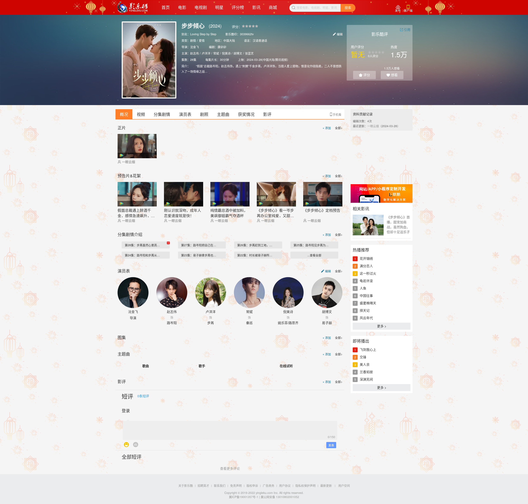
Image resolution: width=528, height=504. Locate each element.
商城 (273, 7)
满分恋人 (366, 266)
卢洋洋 (206, 53)
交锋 (363, 357)
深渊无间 (366, 379)
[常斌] (249, 292)
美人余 (365, 364)
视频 (141, 114)
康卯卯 (222, 47)
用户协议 (285, 485)
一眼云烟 (128, 161)
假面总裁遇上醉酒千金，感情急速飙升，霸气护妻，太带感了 (136, 212)
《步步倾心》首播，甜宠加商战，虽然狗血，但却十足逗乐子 (398, 224)
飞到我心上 (368, 349)
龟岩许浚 (366, 280)
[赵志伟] (171, 292)
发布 (398, 8)
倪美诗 (226, 53)
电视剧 (200, 7)
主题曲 (223, 114)
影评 (267, 114)
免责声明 (236, 485)
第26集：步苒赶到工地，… (254, 245)
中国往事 (366, 295)
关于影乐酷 (185, 485)
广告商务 (268, 485)
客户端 (408, 8)
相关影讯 (361, 209)
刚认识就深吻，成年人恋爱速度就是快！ (182, 212)
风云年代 (366, 317)
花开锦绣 (366, 258)
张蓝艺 (249, 53)
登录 (126, 411)
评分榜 (238, 7)
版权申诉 (252, 485)
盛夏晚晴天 (368, 303)
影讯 (256, 7)
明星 (219, 7)
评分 (364, 75)
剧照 (204, 114)
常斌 (216, 53)
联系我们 (219, 485)
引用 (405, 29)
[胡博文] (326, 292)
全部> (338, 128)
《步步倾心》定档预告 (321, 210)
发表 (331, 445)
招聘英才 (203, 485)
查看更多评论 (230, 468)
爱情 (202, 40)
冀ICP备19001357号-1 (243, 497)
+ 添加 (327, 128)
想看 (392, 75)
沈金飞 (194, 47)
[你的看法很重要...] (230, 429)
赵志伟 (194, 53)
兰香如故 (366, 371)
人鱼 (363, 288)
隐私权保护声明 (305, 485)
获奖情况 (246, 114)
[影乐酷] (133, 7)
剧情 (193, 40)
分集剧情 (162, 114)
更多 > (381, 326)
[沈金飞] (133, 292)
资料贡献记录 (363, 114)
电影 (182, 7)
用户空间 (344, 485)
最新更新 (326, 485)
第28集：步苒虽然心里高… (142, 245)
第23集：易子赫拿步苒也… (198, 255)
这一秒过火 (368, 273)
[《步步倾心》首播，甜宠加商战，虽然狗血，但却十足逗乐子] (368, 225)
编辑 (338, 34)
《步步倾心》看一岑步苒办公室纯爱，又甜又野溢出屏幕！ (275, 212)
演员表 (185, 114)
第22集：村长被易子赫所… (254, 255)
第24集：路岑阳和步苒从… (142, 255)
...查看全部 (314, 255)
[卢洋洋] (210, 292)
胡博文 (237, 53)
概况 (124, 114)
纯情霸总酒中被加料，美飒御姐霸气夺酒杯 (229, 212)
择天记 (365, 310)
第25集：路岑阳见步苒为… (311, 245)
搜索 (348, 7)
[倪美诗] (288, 292)
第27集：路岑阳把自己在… (198, 245)
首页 (165, 7)
